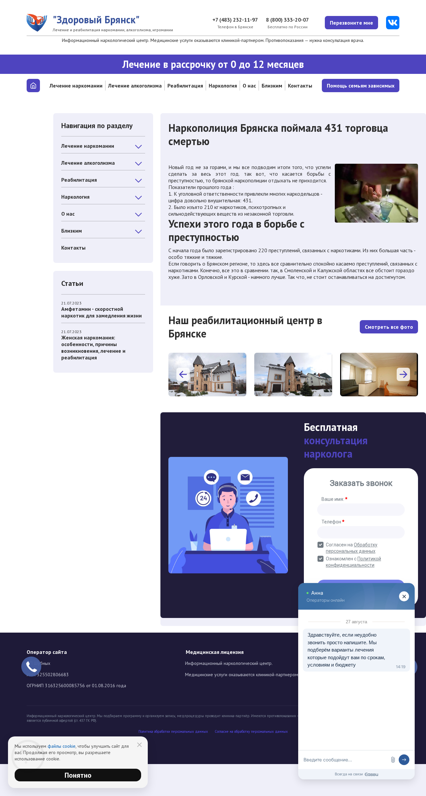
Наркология (223, 85)
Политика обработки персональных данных (173, 731)
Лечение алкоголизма (135, 85)
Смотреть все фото (389, 326)
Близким (272, 85)
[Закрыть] (139, 745)
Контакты (300, 85)
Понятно (78, 775)
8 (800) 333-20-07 (287, 19)
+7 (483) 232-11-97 (235, 19)
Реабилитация (185, 85)
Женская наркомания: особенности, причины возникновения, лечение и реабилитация (93, 347)
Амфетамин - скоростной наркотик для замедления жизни (101, 312)
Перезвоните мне (351, 22)
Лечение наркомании (76, 85)
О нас (249, 85)
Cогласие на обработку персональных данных (251, 731)
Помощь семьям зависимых (360, 85)
